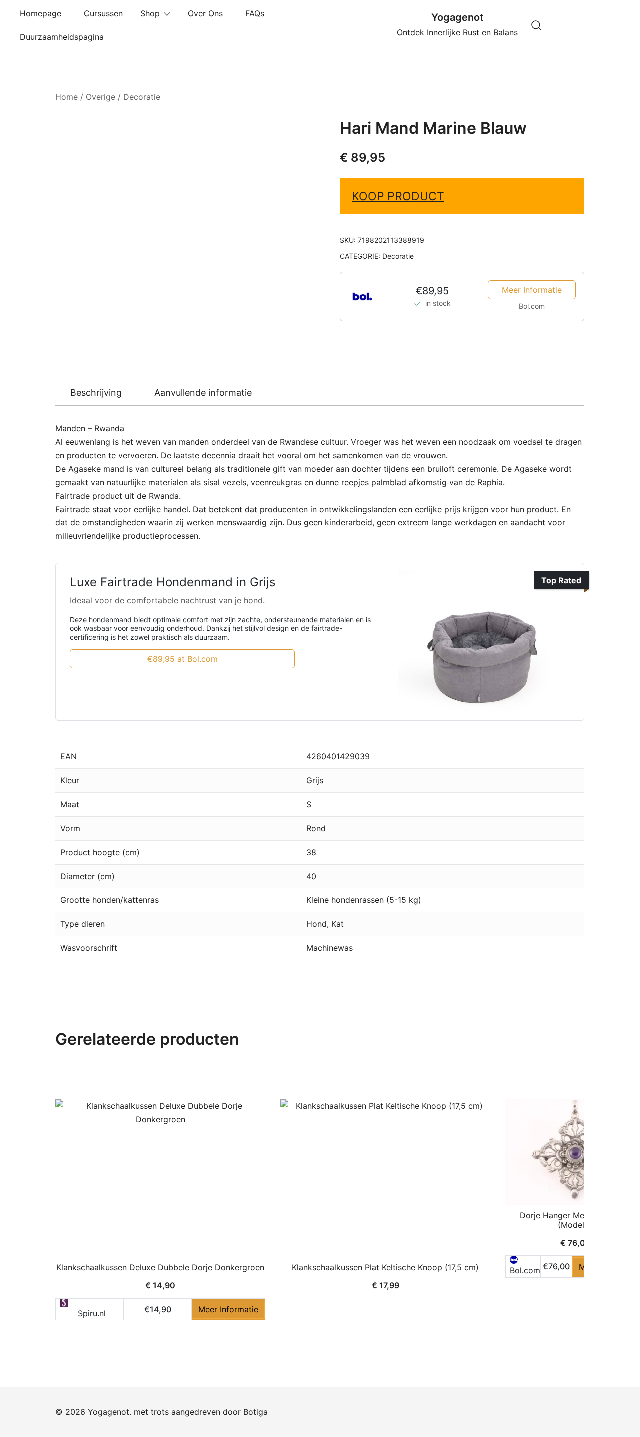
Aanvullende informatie (203, 392)
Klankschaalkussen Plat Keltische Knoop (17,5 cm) (385, 1267)
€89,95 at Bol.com (183, 659)
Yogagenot (458, 17)
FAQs (258, 13)
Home (67, 97)
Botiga (256, 1412)
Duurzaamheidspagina (64, 37)
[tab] (96, 392)
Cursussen (103, 13)
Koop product (398, 196)
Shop (150, 13)
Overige (101, 97)
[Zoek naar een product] (536, 25)
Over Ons (208, 13)
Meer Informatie (532, 290)
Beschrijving (96, 392)
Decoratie (142, 97)
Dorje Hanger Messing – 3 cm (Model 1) (576, 1220)
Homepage (43, 13)
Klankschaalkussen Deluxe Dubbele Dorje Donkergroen (160, 1267)
